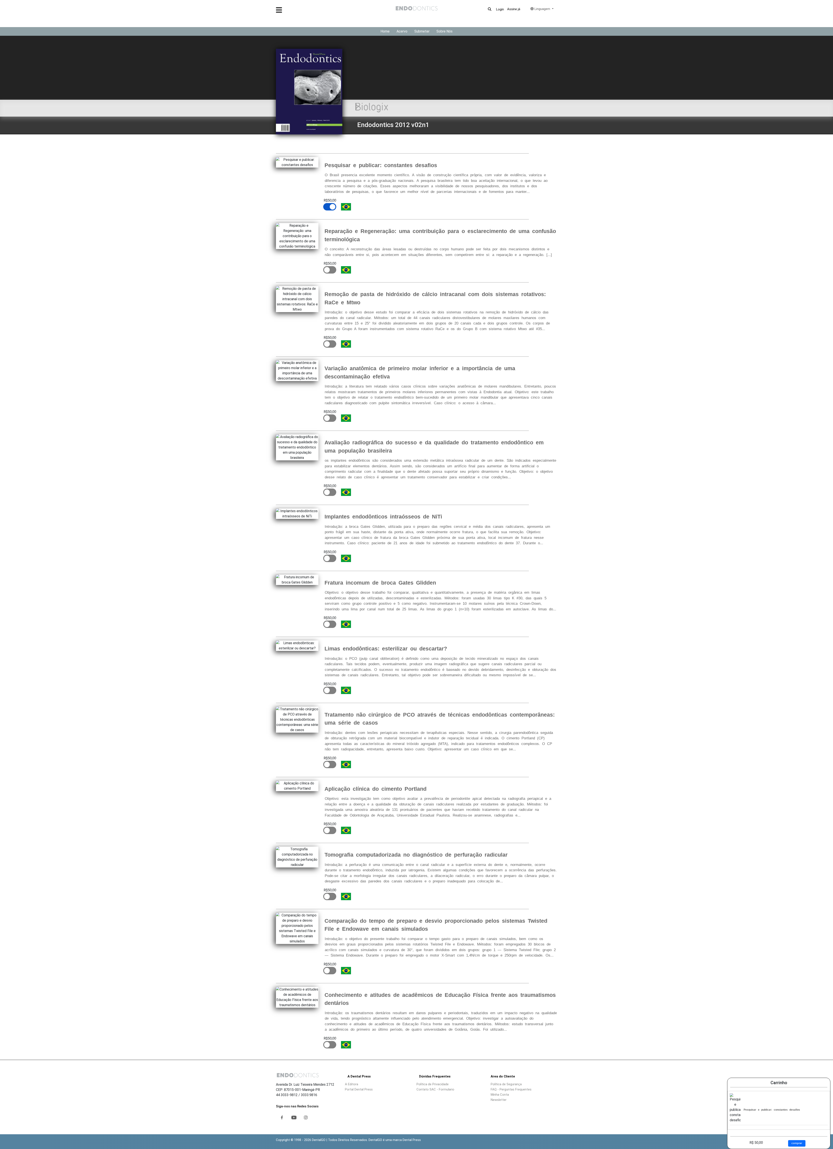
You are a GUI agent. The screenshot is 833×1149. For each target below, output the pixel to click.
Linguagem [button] (542, 9)
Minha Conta (500, 1095)
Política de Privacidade (432, 1084)
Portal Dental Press (359, 1089)
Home (385, 31)
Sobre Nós (444, 31)
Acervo (402, 31)
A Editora (351, 1084)
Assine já (513, 9)
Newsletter (499, 1100)
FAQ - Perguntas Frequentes (511, 1089)
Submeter (422, 31)
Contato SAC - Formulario (435, 1089)
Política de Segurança (506, 1084)
